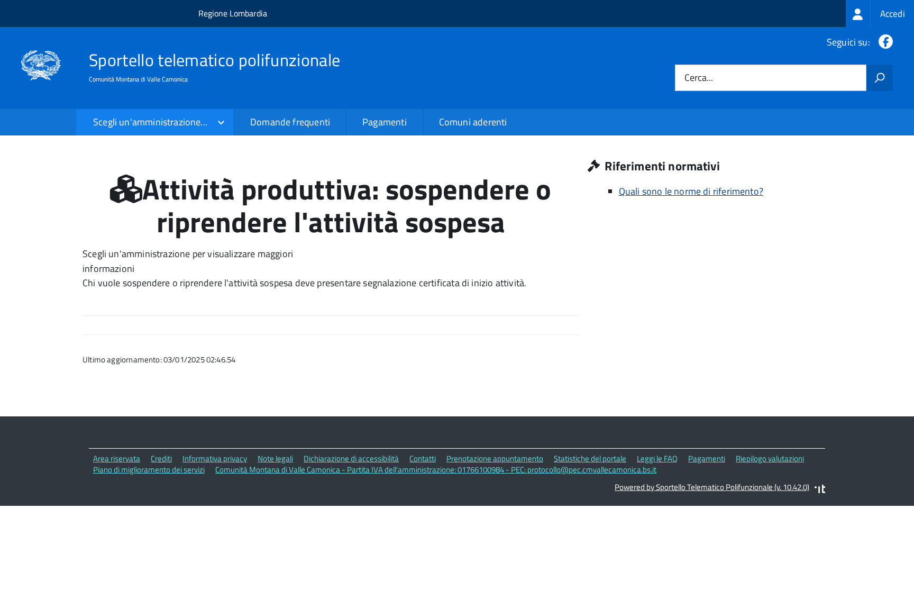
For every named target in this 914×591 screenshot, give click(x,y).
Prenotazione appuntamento (494, 458)
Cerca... (698, 78)
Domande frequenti (290, 122)
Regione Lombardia (232, 13)
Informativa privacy (214, 458)
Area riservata (116, 458)
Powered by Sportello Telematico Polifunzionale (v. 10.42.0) (712, 487)
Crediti (161, 458)
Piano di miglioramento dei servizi (149, 469)
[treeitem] (880, 13)
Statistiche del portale (590, 458)
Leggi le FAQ (657, 458)
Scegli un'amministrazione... (150, 122)
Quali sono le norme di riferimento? (691, 191)
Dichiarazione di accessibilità (351, 458)
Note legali (275, 458)
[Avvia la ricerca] (879, 78)
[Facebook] (883, 42)
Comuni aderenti (473, 122)
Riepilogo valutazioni (770, 458)
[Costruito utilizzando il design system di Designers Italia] (820, 490)
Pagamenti (384, 122)
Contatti (422, 458)
